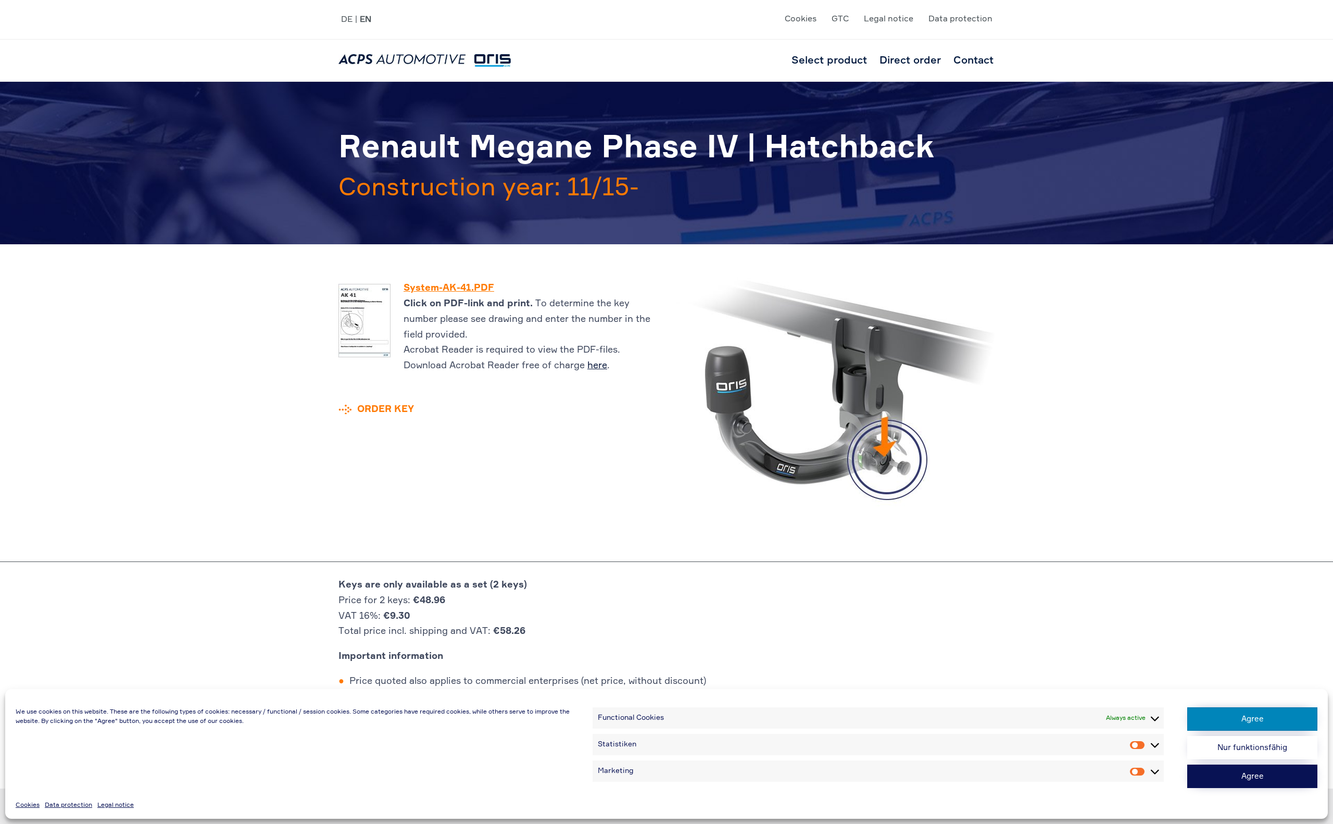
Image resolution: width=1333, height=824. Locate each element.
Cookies (28, 805)
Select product (829, 60)
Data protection (68, 805)
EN (365, 20)
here (597, 365)
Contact (973, 60)
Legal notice (115, 805)
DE (347, 20)
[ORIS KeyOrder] (424, 60)
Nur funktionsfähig (1252, 748)
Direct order (910, 60)
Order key (385, 409)
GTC (840, 19)
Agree (1252, 719)
